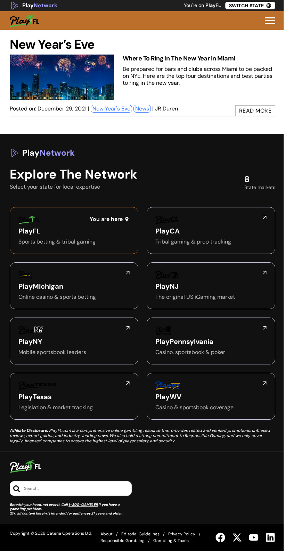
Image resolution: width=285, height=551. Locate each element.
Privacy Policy (181, 534)
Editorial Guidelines (140, 534)
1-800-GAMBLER (83, 504)
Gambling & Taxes (171, 540)
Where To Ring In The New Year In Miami (179, 58)
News (142, 108)
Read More (255, 110)
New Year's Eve (111, 108)
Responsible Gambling (122, 540)
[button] (270, 21)
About (106, 534)
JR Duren (166, 108)
